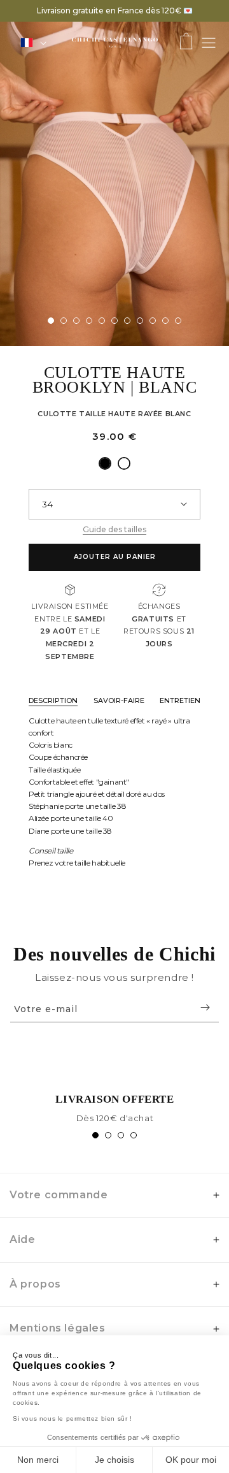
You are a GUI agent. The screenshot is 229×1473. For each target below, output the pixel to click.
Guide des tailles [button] (114, 529)
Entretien (180, 700)
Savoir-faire (119, 700)
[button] (186, 42)
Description (53, 700)
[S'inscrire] (205, 1007)
